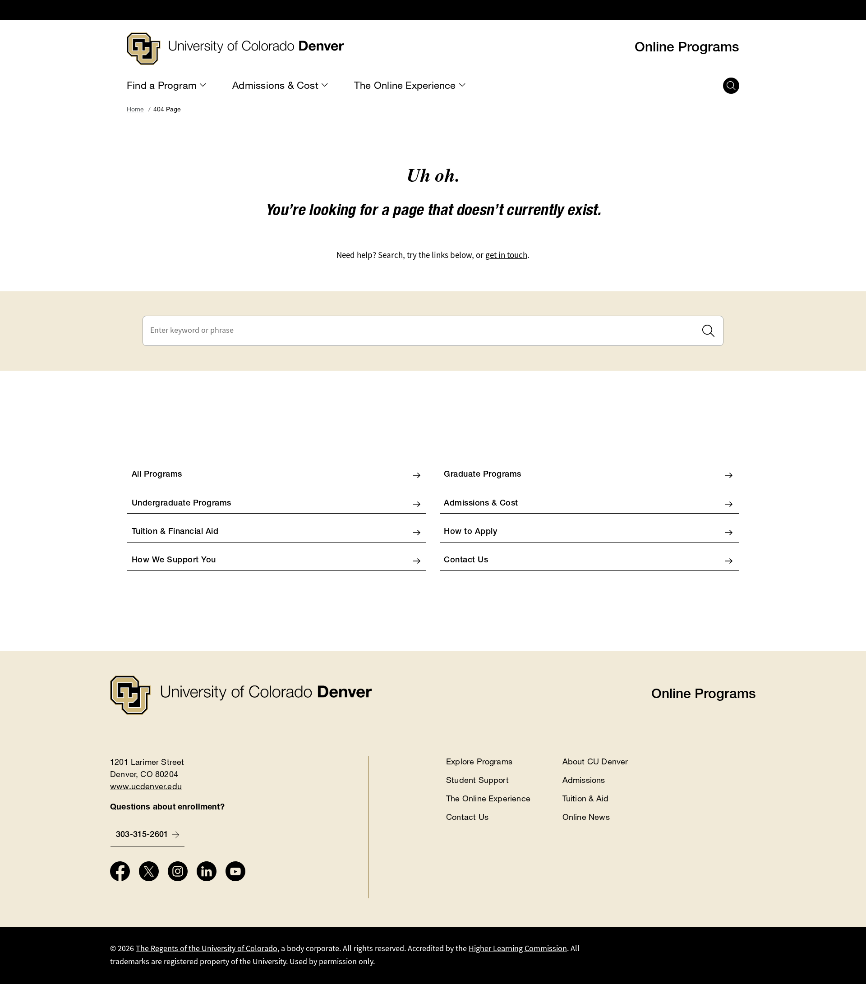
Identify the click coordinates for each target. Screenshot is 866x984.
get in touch (506, 255)
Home (135, 109)
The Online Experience (405, 85)
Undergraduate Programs (181, 504)
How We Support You (174, 560)
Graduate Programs (482, 475)
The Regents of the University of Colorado (206, 948)
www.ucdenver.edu (146, 786)
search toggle (731, 86)
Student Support (477, 780)
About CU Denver (595, 761)
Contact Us (466, 560)
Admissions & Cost (275, 85)
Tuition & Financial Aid (175, 532)
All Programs (157, 475)
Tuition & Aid (585, 798)
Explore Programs (479, 761)
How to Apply (470, 532)
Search (708, 330)
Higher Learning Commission (518, 948)
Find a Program (162, 85)
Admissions (583, 780)
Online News (586, 817)
